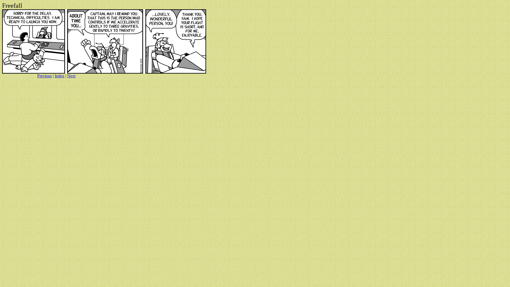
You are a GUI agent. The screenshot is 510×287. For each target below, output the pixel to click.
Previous (44, 76)
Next (71, 76)
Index (59, 76)
